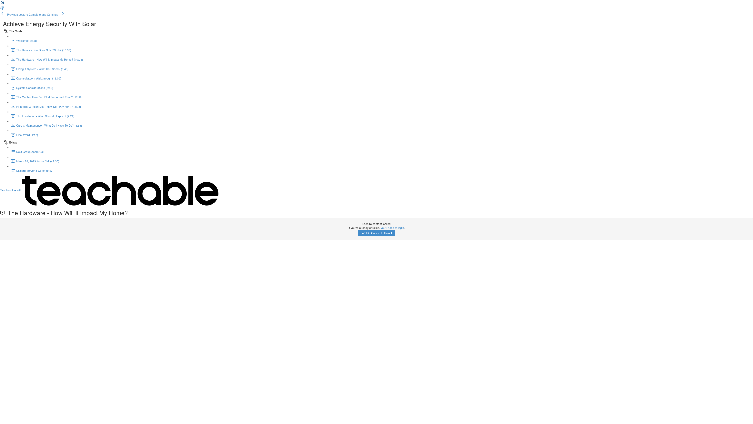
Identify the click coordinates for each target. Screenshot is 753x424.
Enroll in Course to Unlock (376, 233)
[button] (2, 3)
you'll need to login (392, 228)
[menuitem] (2, 9)
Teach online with (11, 190)
